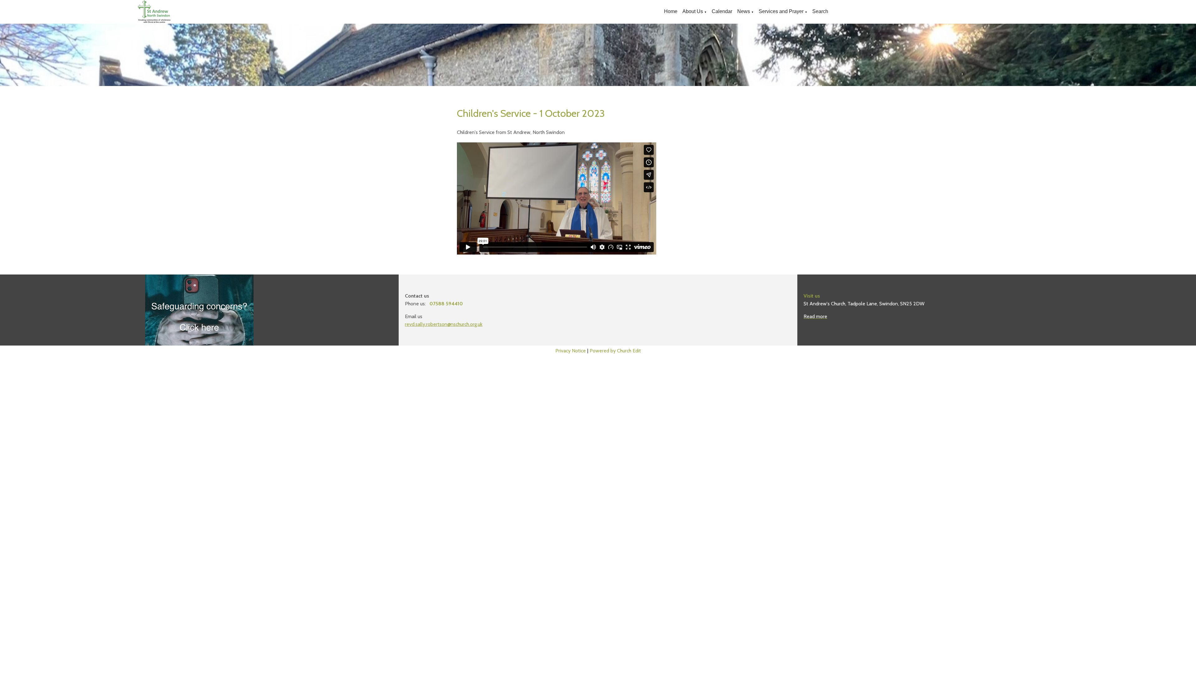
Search (820, 11)
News (743, 11)
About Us (692, 11)
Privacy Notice (570, 351)
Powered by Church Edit (615, 351)
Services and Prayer (781, 11)
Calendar (722, 11)
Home (670, 11)
